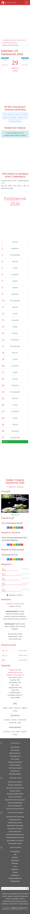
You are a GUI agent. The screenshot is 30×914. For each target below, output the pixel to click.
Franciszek (13, 117)
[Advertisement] (15, 20)
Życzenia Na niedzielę (15, 782)
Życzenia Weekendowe (15, 803)
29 (15, 62)
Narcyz (12, 114)
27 (3, 411)
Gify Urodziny (15, 759)
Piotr (19, 121)
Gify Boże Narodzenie (15, 762)
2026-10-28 (5, 65)
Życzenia (15, 857)
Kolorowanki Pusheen (15, 823)
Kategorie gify (13, 670)
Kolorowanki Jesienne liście (15, 837)
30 (3, 431)
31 (3, 437)
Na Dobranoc (17, 708)
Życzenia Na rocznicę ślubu (15, 788)
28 (3, 418)
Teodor (5, 114)
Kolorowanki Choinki (15, 843)
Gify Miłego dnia (15, 756)
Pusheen (18, 731)
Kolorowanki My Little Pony (15, 817)
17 (3, 346)
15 (3, 333)
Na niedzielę (7, 719)
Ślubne (19, 722)
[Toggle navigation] (26, 2)
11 (3, 307)
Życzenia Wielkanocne (15, 806)
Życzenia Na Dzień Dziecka (15, 809)
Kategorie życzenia (14, 672)
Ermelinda (12, 121)
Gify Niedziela (15, 747)
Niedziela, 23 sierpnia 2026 (15, 604)
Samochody (23, 731)
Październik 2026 (15, 201)
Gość (5, 568)
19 (3, 359)
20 (3, 365)
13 (3, 320)
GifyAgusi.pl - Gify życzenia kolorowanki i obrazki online (14, 908)
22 (3, 378)
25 (3, 398)
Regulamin (15, 869)
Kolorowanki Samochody (15, 826)
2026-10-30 (24, 65)
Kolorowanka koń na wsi (10, 555)
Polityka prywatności (15, 878)
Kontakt (15, 872)
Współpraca (15, 875)
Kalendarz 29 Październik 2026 (11, 570)
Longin (18, 114)
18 (3, 352)
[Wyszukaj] (27, 888)
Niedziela (5, 708)
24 (3, 391)
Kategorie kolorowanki (14, 675)
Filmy (15, 866)
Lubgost (24, 114)
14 (3, 326)
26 (3, 404)
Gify (15, 854)
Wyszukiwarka (15, 881)
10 (3, 300)
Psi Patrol (15, 734)
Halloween (5, 441)
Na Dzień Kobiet (12, 722)
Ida (26, 117)
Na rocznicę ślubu (22, 719)
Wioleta (20, 117)
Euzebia (5, 117)
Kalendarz (15, 863)
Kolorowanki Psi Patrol (15, 828)
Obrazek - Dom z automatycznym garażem (13, 575)
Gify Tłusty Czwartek (15, 768)
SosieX (5, 655)
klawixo (6, 650)
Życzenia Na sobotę (15, 797)
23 (3, 385)
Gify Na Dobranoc (15, 753)
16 (3, 339)
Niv (5, 660)
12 (3, 313)
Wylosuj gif (16, 514)
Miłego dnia (24, 708)
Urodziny (15, 710)
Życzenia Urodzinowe (15, 785)
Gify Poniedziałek (15, 765)
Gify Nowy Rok (15, 771)
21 (3, 372)
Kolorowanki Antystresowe (15, 834)
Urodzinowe (14, 719)
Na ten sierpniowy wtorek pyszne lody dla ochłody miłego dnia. (14, 539)
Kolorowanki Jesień (15, 831)
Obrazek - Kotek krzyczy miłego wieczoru (13, 580)
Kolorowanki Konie (15, 820)
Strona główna (15, 851)
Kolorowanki (15, 860)
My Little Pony (7, 731)
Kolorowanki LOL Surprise (15, 840)
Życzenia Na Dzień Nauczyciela (15, 800)
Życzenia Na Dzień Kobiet (15, 794)
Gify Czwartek (15, 750)
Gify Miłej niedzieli (15, 774)
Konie (13, 731)
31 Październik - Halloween (15, 487)
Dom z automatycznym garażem (12, 523)
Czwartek (11, 708)
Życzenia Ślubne (15, 791)
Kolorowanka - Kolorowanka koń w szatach (14, 591)
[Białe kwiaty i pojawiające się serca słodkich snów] (15, 503)
